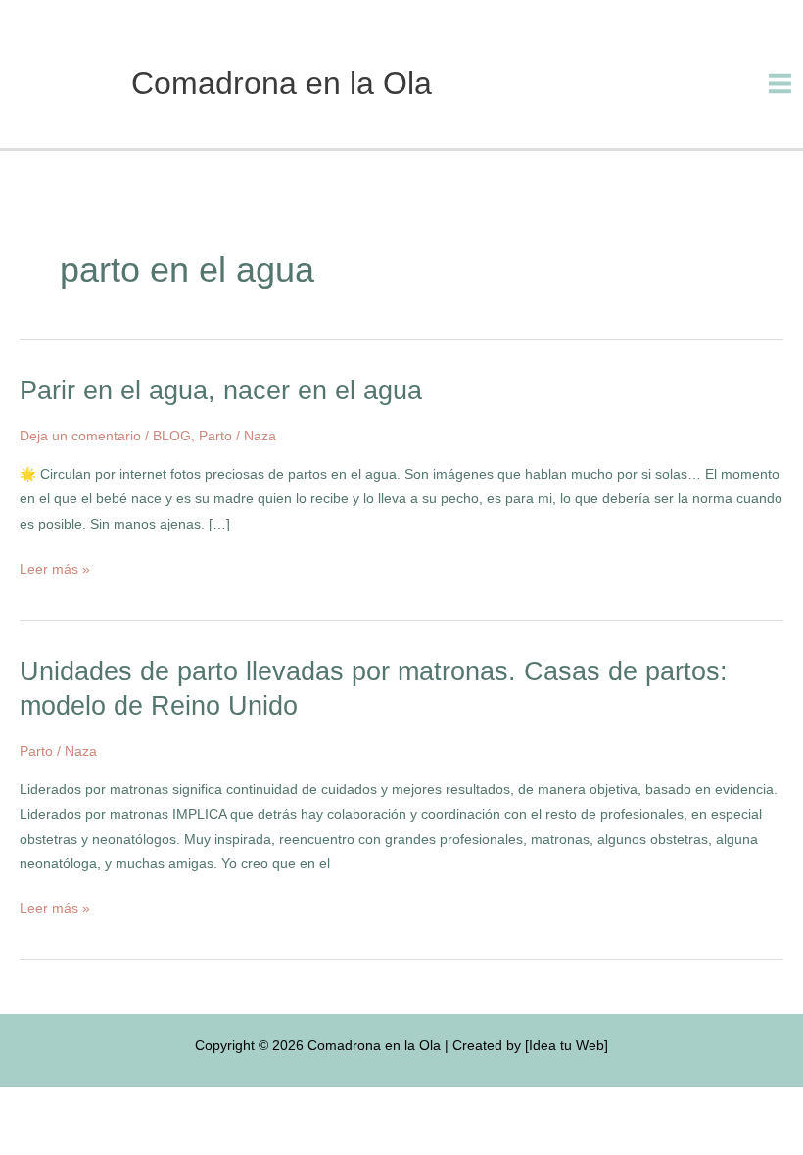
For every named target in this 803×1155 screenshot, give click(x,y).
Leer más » (55, 567)
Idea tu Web (566, 1046)
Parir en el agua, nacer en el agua (221, 390)
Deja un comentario (80, 436)
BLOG (172, 436)
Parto (215, 436)
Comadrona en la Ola (281, 83)
